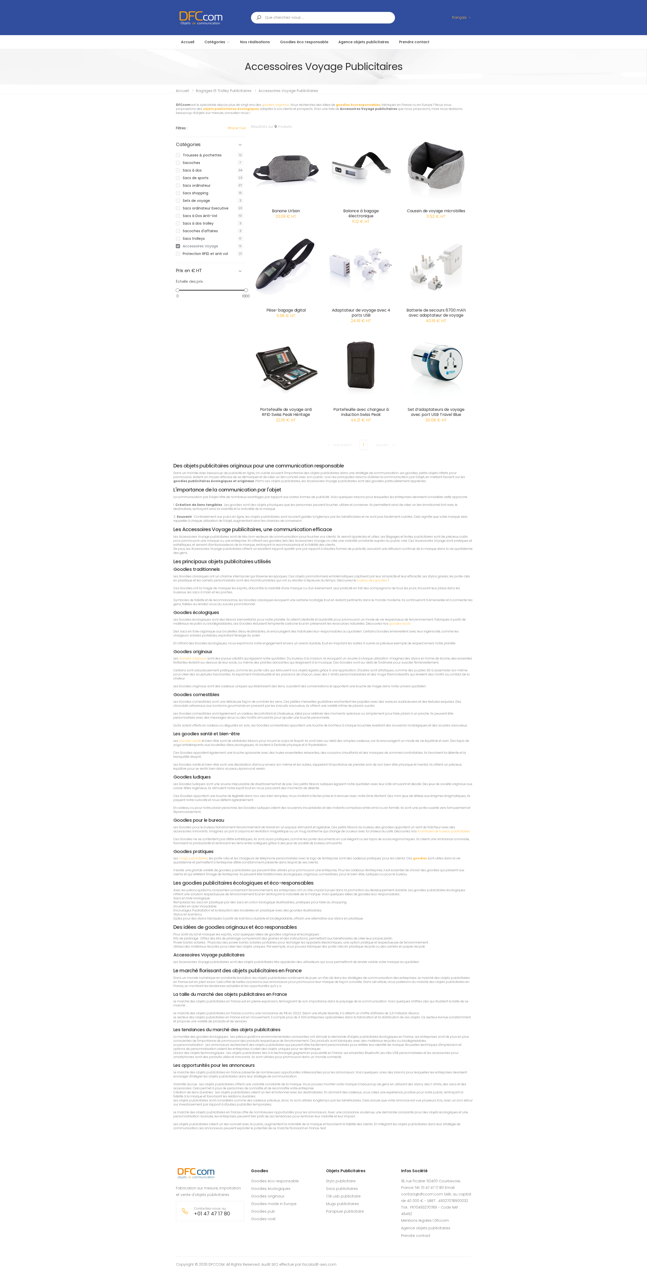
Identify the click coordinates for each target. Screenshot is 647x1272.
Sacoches (191, 162)
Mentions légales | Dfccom (425, 1220)
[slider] (177, 290)
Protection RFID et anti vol (205, 253)
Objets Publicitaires (345, 1171)
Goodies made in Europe (273, 1203)
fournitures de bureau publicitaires (444, 831)
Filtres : (182, 128)
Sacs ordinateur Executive (205, 208)
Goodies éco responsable (275, 1181)
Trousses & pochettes (202, 155)
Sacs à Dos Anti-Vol (200, 215)
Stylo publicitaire (341, 1181)
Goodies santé (190, 741)
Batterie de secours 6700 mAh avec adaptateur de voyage (436, 312)
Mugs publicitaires (342, 1203)
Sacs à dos (192, 170)
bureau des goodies (372, 580)
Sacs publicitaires (342, 1188)
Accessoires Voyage (200, 246)
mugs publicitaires (193, 858)
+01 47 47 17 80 (212, 1214)
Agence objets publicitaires (425, 1228)
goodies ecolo (400, 623)
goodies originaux (275, 105)
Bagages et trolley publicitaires (223, 90)
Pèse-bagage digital (286, 310)
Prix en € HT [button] (189, 270)
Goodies (259, 1171)
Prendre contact (415, 1235)
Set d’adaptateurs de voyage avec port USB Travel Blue (436, 412)
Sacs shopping (195, 193)
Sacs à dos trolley (198, 223)
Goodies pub (263, 1211)
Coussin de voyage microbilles (436, 211)
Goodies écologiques (270, 1188)
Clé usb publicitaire (343, 1196)
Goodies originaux (192, 658)
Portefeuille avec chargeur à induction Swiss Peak (361, 412)
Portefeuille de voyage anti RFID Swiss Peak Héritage (286, 412)
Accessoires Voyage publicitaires (288, 90)
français (459, 17)
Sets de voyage (196, 200)
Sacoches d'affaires (200, 230)
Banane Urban (286, 211)
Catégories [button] (188, 144)
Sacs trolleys (194, 238)
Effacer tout (237, 128)
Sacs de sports (196, 177)
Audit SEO (269, 1264)
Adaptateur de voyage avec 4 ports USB (361, 312)
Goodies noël (263, 1218)
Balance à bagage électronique (361, 213)
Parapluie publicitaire (345, 1211)
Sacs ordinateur (197, 185)
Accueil (182, 90)
